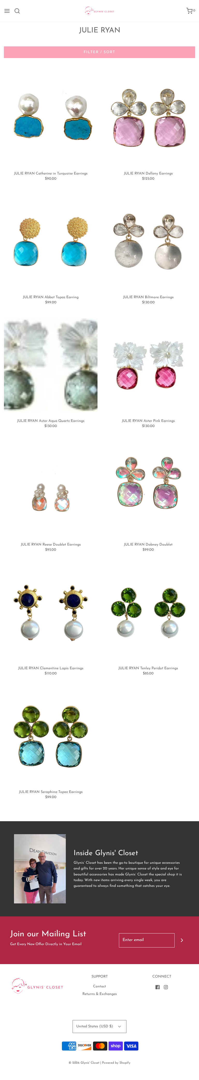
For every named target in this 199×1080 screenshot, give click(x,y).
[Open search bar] (19, 11)
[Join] (182, 940)
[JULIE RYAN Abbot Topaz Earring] (51, 242)
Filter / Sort (99, 52)
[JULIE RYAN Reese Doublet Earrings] (51, 489)
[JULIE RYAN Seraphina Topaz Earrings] (51, 736)
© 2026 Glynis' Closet (84, 1062)
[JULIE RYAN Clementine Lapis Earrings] (51, 613)
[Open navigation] (7, 11)
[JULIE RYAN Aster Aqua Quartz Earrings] (51, 365)
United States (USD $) (95, 1026)
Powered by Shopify (116, 1062)
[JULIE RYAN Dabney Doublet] (148, 489)
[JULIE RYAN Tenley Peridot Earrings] (148, 613)
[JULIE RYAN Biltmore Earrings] (148, 242)
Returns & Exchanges (99, 994)
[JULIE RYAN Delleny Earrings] (148, 118)
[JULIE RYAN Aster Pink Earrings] (148, 365)
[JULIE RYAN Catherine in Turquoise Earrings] (51, 118)
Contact (99, 986)
